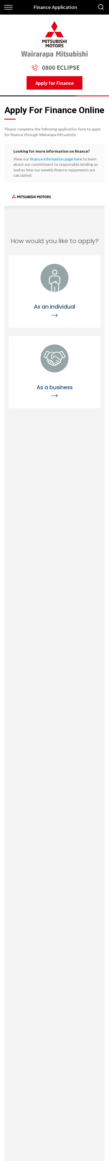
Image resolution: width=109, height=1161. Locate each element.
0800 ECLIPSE (61, 67)
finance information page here (56, 159)
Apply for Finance (54, 83)
